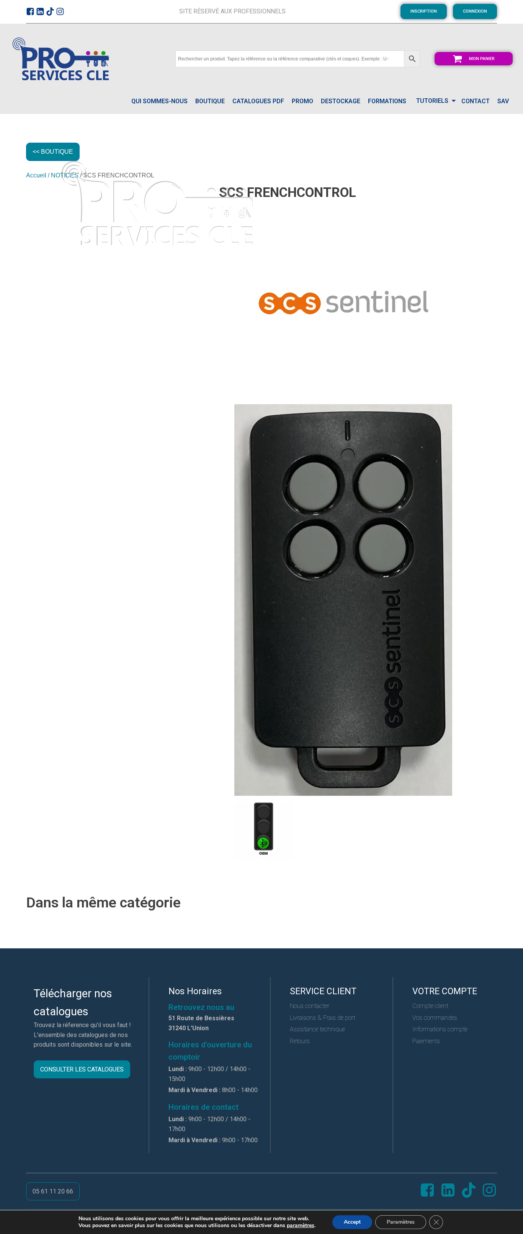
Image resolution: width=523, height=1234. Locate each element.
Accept (352, 1222)
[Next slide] (491, 920)
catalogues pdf (258, 101)
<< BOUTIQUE (53, 151)
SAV (503, 101)
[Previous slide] (32, 920)
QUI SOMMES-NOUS (159, 101)
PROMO (302, 101)
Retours (300, 1041)
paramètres (300, 1225)
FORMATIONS (387, 101)
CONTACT (475, 101)
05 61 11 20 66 (53, 1191)
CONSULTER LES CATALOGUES (82, 1069)
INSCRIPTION (423, 11)
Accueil (36, 175)
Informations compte (439, 1029)
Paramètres (401, 1222)
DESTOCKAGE (340, 101)
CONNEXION (475, 11)
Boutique (210, 101)
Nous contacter (309, 1006)
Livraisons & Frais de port (322, 1017)
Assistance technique (317, 1029)
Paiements (426, 1041)
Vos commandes (434, 1017)
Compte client (430, 1006)
